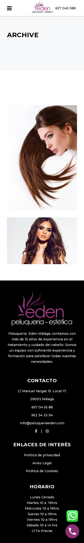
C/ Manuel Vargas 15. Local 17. (42, 391)
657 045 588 (65, 8)
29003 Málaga (42, 399)
